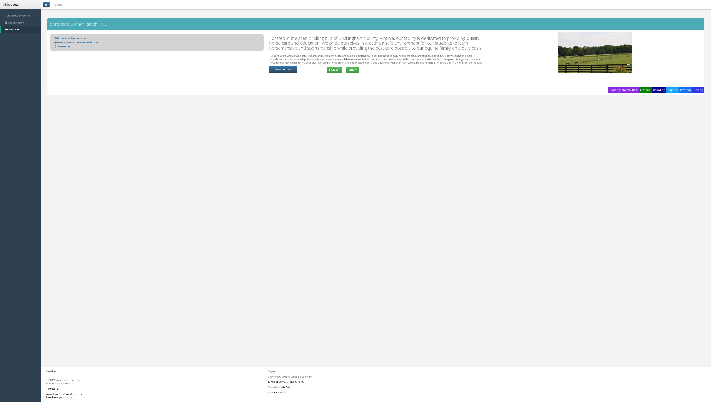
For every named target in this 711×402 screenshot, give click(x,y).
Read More (283, 69)
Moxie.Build (284, 387)
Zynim (273, 392)
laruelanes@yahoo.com (71, 38)
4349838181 (63, 46)
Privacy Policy (296, 381)
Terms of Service (277, 381)
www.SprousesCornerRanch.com (77, 42)
